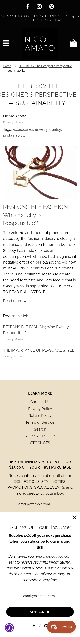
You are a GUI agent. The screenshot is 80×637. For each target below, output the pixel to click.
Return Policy (40, 415)
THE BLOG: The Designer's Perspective (45, 66)
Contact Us (40, 402)
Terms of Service (40, 422)
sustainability (14, 135)
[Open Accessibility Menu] (9, 627)
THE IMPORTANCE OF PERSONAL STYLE (38, 350)
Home (7, 66)
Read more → (15, 301)
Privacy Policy (40, 409)
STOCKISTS (40, 443)
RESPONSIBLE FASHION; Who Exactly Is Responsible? (36, 215)
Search (40, 429)
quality (55, 129)
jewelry (41, 129)
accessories (23, 129)
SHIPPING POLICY (40, 436)
